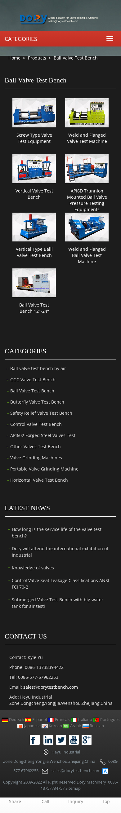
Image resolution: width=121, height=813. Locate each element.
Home (14, 58)
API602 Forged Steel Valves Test (42, 435)
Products (37, 58)
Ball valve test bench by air (38, 368)
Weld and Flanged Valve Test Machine (87, 138)
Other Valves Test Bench (35, 446)
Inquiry (75, 801)
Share (15, 801)
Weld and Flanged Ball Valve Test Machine (87, 255)
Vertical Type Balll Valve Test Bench (34, 252)
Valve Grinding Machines (36, 458)
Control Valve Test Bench (36, 424)
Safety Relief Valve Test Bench (41, 413)
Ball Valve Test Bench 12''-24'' (34, 308)
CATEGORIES (21, 38)
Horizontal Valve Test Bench (39, 480)
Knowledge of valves (33, 568)
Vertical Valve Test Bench (34, 194)
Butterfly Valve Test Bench (37, 402)
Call (45, 801)
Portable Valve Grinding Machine (44, 469)
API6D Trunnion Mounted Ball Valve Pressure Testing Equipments (87, 200)
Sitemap (73, 788)
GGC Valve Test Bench (33, 379)
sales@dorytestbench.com (50, 687)
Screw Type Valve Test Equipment (34, 138)
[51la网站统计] (105, 771)
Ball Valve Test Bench (75, 58)
